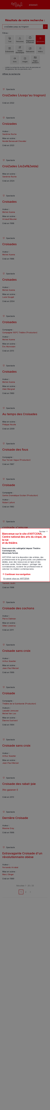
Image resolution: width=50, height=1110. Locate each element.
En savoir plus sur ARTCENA (16, 578)
